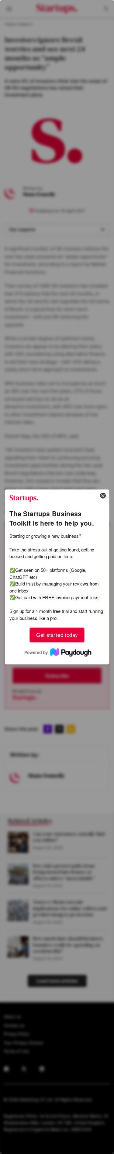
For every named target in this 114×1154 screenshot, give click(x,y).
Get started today (57, 634)
